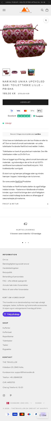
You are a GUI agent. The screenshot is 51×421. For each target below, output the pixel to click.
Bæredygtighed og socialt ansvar (16, 264)
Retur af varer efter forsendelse (15, 289)
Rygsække (7, 349)
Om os (5, 259)
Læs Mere (38, 134)
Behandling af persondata (13, 276)
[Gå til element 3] (23, 72)
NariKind (18, 181)
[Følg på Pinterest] (10, 395)
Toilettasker (7, 341)
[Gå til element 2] (14, 72)
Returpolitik (7, 272)
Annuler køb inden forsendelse (15, 285)
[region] (25, 230)
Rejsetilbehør (8, 336)
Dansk (38, 403)
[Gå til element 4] (31, 72)
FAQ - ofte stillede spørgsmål (15, 281)
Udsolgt (25, 102)
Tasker (5, 345)
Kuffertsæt (7, 332)
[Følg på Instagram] (4, 395)
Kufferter (6, 328)
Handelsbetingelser (11, 268)
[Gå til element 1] (6, 72)
